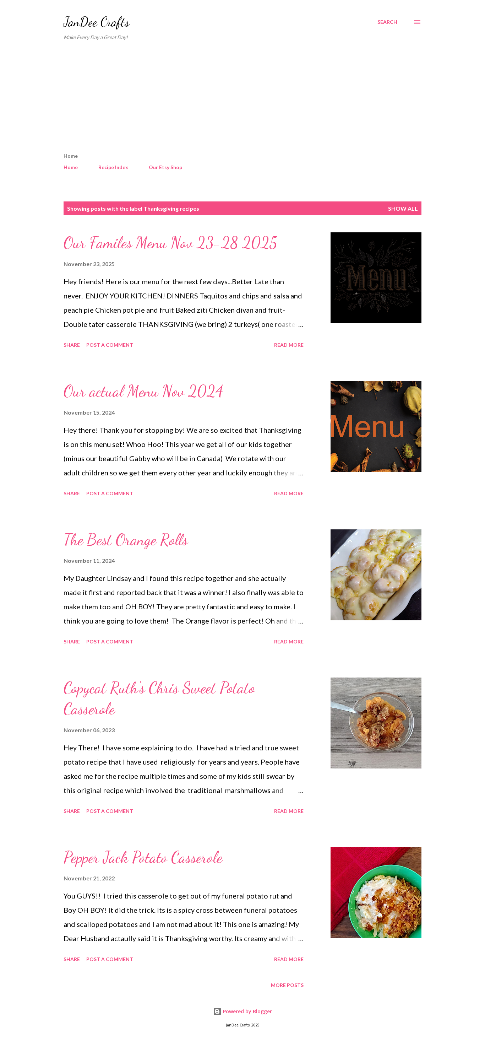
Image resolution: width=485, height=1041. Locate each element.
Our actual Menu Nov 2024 (143, 391)
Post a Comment (109, 345)
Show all (403, 208)
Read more (289, 345)
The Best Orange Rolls (126, 539)
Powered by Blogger (247, 1011)
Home (71, 167)
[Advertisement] (242, 99)
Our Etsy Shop (165, 167)
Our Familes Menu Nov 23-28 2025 (170, 242)
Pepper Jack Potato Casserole (143, 857)
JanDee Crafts (97, 21)
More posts (287, 985)
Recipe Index (113, 167)
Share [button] (72, 345)
